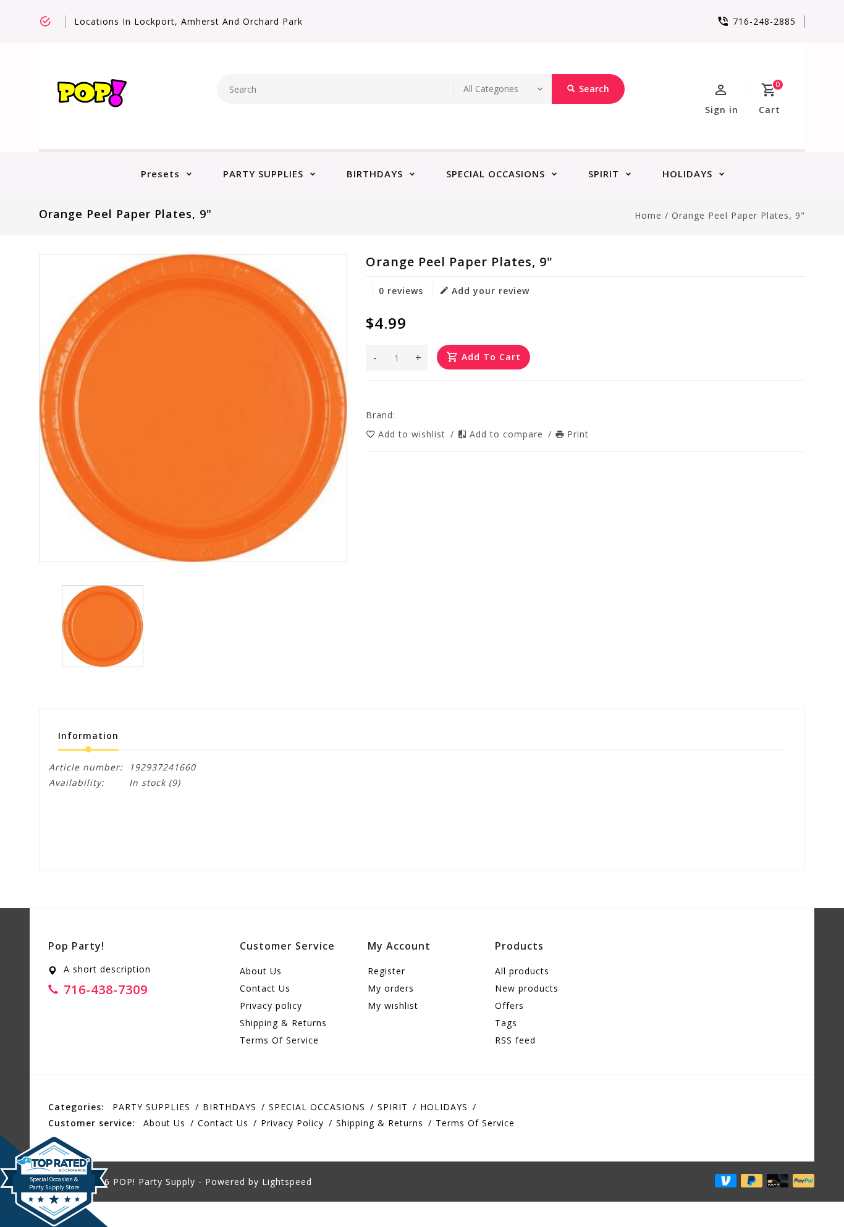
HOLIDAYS (687, 173)
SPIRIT (603, 173)
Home (648, 215)
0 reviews (401, 291)
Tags (506, 1023)
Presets (160, 173)
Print (578, 434)
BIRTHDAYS (375, 173)
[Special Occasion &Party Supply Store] (54, 1144)
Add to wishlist (413, 434)
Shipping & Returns (283, 1023)
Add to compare (508, 434)
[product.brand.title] (399, 415)
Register (386, 971)
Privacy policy (271, 1005)
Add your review (491, 291)
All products (522, 971)
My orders (391, 988)
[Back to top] (807, 1190)
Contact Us (265, 988)
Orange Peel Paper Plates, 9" (738, 215)
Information (88, 735)
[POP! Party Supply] (92, 96)
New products (527, 988)
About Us (261, 971)
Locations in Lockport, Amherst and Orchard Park (188, 21)
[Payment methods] (775, 1180)
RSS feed (515, 1040)
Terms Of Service (279, 1040)
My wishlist (393, 1005)
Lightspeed (287, 1181)
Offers (509, 1005)
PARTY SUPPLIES (263, 173)
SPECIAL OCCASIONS (495, 173)
